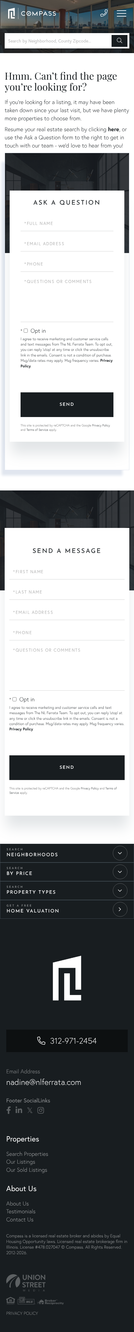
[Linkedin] (19, 1110)
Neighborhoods (32, 855)
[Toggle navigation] (121, 13)
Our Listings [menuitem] (20, 1161)
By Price (20, 874)
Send (67, 404)
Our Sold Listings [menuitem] (26, 1169)
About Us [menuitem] (17, 1203)
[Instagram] (40, 1110)
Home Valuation (33, 911)
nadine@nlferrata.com (43, 1082)
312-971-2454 (73, 1041)
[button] (119, 41)
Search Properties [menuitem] (27, 1153)
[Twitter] (30, 1110)
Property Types (31, 892)
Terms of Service (37, 430)
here (113, 129)
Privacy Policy (101, 425)
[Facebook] (8, 1110)
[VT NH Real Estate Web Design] (67, 1282)
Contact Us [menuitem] (19, 1219)
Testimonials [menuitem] (21, 1211)
